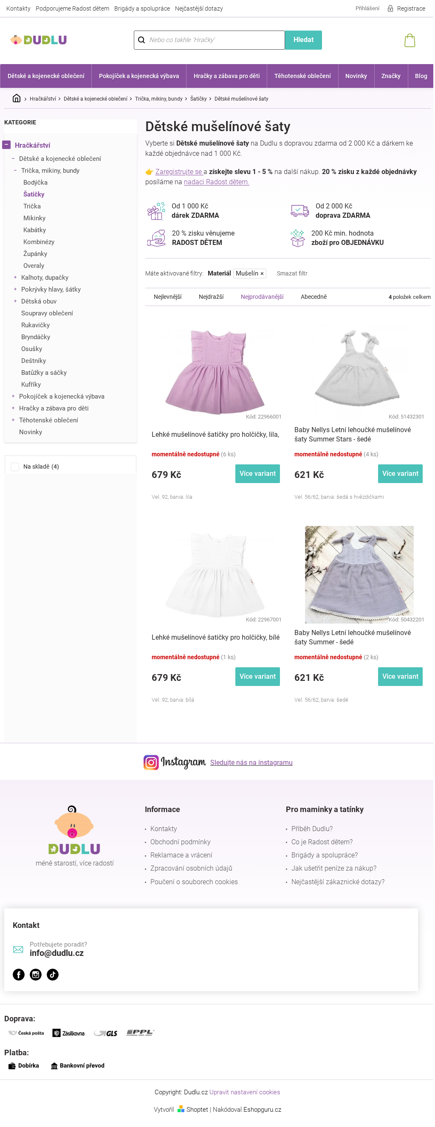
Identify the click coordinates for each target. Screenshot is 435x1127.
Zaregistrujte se (179, 172)
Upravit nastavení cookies (244, 1092)
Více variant (258, 473)
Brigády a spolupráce (142, 8)
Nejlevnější (167, 296)
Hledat (304, 40)
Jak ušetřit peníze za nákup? (333, 868)
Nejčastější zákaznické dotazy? (337, 882)
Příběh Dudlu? (312, 829)
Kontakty (18, 8)
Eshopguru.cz (262, 1109)
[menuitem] (45, 76)
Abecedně (314, 296)
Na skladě (40, 466)
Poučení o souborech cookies (194, 882)
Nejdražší (211, 296)
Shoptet (197, 1109)
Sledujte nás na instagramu (251, 763)
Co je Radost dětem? (322, 842)
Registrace (411, 8)
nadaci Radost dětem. (216, 182)
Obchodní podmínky (180, 842)
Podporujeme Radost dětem (72, 8)
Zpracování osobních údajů (191, 868)
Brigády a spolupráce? (324, 855)
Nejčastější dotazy (199, 8)
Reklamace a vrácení (181, 855)
